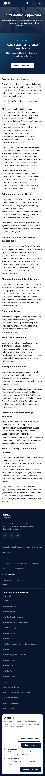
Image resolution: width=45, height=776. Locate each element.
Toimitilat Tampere (9, 660)
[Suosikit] (34, 3)
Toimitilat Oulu (7, 649)
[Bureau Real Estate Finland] (6, 3)
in (5, 535)
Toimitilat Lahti (7, 638)
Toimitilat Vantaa (8, 676)
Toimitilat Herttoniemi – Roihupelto (15, 622)
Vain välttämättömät (29, 739)
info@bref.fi (19, 580)
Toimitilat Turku (8, 665)
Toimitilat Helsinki (8, 611)
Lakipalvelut (7, 552)
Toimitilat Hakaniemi (9, 606)
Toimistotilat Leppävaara (11, 708)
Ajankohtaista (7, 563)
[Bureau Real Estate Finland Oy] (7, 516)
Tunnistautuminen (19, 569)
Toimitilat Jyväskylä (10, 628)
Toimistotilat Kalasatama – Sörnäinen (16, 692)
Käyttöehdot (7, 569)
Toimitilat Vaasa (8, 671)
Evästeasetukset (30, 732)
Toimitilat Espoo (8, 601)
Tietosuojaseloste (31, 563)
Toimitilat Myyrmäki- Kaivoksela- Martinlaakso (20, 644)
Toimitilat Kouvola (9, 633)
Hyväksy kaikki (31, 745)
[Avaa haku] (40, 3)
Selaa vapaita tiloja (22, 65)
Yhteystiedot (18, 563)
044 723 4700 (8, 580)
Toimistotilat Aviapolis (10, 687)
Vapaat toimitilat (8, 547)
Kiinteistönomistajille (34, 547)
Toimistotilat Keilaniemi (11, 698)
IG (18, 535)
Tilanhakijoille (20, 547)
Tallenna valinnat (30, 769)
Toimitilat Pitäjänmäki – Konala (14, 655)
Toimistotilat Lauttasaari (11, 703)
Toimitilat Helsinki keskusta (12, 617)
